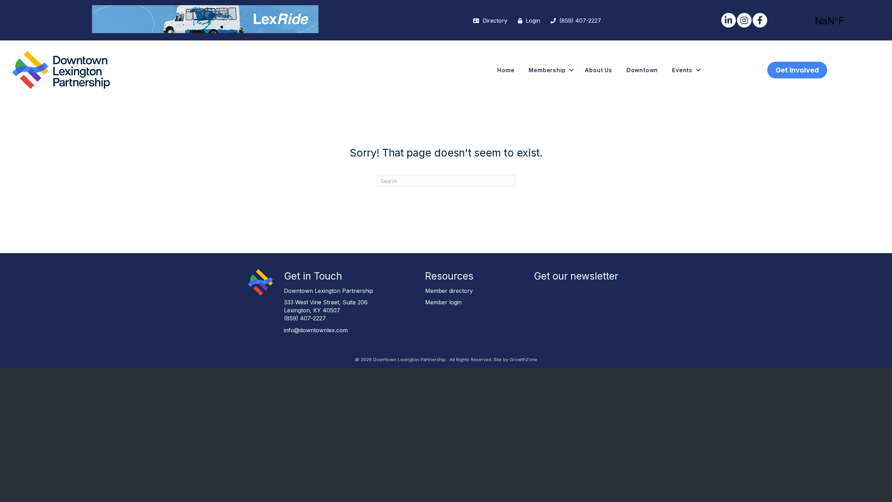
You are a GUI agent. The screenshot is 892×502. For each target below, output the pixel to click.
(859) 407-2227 (305, 318)
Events (682, 70)
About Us (598, 70)
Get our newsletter (576, 276)
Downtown (642, 70)
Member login (443, 302)
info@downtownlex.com (316, 330)
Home (505, 70)
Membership (547, 70)
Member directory (449, 290)
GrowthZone (523, 359)
